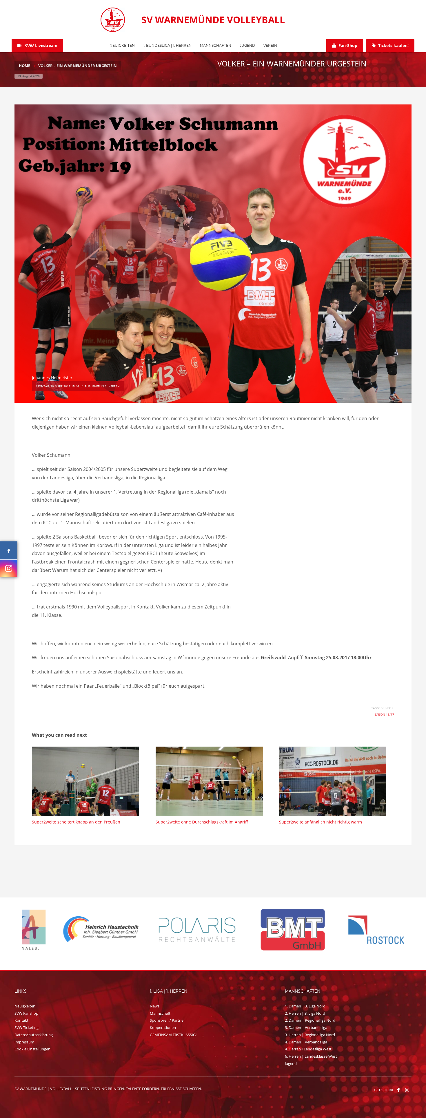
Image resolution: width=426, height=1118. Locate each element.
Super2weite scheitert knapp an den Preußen (76, 822)
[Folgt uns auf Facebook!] (398, 1090)
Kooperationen (163, 1027)
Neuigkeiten (24, 1006)
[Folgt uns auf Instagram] (8, 568)
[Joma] (356, 929)
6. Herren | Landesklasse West (311, 1056)
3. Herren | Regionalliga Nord (310, 1034)
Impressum (24, 1042)
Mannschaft (160, 1013)
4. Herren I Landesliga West (308, 1049)
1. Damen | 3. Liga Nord (305, 1006)
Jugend (291, 1063)
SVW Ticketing (26, 1027)
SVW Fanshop (26, 1013)
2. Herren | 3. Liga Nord (305, 1013)
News (154, 1006)
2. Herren (112, 386)
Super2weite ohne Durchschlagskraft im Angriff (202, 822)
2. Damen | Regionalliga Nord (310, 1020)
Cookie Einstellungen (32, 1049)
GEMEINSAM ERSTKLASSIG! (173, 1034)
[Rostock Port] (165, 929)
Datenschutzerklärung (33, 1034)
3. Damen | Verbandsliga (306, 1027)
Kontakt (21, 1020)
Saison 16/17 (384, 714)
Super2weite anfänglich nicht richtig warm (320, 822)
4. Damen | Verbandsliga (306, 1042)
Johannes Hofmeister (52, 377)
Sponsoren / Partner (167, 1020)
